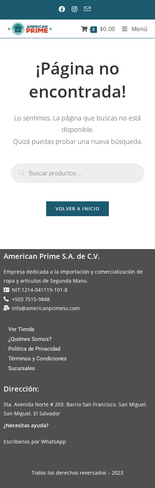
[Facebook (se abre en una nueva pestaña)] (65, 9)
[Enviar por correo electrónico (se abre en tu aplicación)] (89, 8)
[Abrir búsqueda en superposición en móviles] (77, 173)
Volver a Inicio (78, 208)
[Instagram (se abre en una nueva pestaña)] (77, 9)
